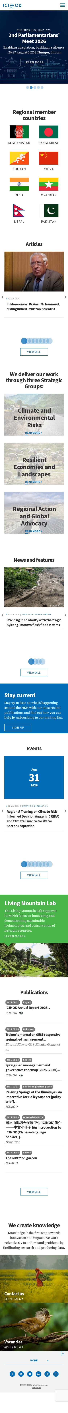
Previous (2, 297)
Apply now (12, 1347)
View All (34, 1192)
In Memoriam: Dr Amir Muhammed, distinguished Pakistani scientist (33, 306)
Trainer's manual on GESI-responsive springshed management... (33, 1036)
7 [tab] (43, 340)
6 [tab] (39, 340)
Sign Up (18, 727)
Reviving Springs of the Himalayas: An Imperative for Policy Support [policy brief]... (33, 1097)
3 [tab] (34, 81)
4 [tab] (38, 81)
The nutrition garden (21, 1158)
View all (34, 352)
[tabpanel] (34, 47)
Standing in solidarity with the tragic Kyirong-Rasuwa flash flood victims (34, 622)
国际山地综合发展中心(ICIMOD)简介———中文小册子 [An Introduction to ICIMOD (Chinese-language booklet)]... (33, 1129)
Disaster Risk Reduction (35, 806)
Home (34, 1360)
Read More (32, 482)
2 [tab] (30, 81)
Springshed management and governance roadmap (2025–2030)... (32, 1067)
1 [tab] (27, 81)
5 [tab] (41, 81)
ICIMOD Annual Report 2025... (27, 1007)
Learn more (34, 62)
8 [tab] (47, 340)
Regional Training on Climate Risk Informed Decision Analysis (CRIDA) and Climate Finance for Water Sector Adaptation (33, 818)
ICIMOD (11, 1013)
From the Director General (36, 614)
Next (66, 297)
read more (32, 433)
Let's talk (12, 1299)
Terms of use (36, 1387)
